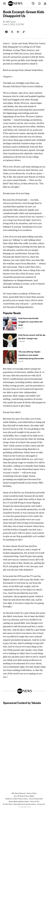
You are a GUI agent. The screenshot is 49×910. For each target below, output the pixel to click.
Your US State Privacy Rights (24, 796)
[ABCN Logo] (15, 3)
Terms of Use (34, 801)
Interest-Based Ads (36, 799)
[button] (4, 3)
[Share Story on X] (12, 31)
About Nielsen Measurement (19, 801)
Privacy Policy (32, 793)
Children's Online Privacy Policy (16, 799)
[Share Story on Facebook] (6, 31)
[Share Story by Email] (18, 31)
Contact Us (41, 804)
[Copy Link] (23, 31)
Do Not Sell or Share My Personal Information (19, 804)
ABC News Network (18, 793)
